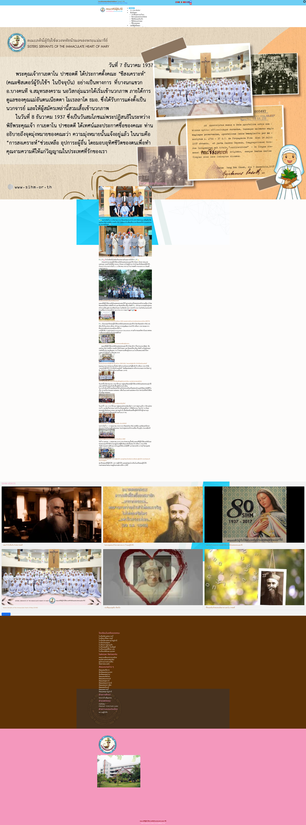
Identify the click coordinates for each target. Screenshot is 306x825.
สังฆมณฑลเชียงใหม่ (104, 676)
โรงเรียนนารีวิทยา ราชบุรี (106, 638)
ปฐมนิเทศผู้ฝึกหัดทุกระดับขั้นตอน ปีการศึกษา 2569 (112, 439)
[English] (176, 2)
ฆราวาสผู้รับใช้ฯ (103, 712)
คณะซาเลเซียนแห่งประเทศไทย (108, 657)
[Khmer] (189, 2)
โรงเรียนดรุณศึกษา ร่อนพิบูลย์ (107, 647)
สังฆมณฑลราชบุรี (103, 689)
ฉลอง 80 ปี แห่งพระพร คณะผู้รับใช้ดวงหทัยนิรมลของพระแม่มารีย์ (224, 545)
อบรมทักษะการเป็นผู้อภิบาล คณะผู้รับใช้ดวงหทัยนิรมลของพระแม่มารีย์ (117, 257)
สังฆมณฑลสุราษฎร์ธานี (105, 691)
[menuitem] (132, 8)
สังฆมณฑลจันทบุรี (104, 687)
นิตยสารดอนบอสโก (104, 664)
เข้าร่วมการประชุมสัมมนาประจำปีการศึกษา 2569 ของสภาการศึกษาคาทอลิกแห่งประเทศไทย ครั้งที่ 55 (124, 321)
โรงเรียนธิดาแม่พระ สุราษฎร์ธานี (108, 640)
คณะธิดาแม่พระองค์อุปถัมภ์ (106, 659)
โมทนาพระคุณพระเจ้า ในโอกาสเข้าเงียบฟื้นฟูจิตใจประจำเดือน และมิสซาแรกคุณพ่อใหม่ (120, 381)
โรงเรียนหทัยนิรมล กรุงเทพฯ (107, 651)
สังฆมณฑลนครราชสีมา (105, 685)
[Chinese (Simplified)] (178, 2)
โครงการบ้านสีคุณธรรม (105, 698)
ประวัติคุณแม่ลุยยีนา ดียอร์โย (112, 607)
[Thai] (187, 2)
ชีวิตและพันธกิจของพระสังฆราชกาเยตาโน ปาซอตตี (220, 607)
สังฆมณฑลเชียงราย (104, 670)
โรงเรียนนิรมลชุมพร (104, 643)
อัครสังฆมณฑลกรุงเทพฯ (105, 672)
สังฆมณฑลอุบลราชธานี (105, 683)
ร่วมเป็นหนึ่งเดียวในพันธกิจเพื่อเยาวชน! (109, 301)
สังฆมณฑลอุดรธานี (104, 681)
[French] (180, 2)
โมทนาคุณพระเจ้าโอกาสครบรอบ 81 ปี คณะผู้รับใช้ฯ (119, 545)
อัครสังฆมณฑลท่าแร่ (104, 674)
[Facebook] (199, 2)
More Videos (6, 614)
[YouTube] (199, 4)
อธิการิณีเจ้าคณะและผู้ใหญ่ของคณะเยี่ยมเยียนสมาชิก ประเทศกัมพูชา (116, 217)
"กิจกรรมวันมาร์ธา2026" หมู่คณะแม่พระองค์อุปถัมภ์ (112, 403)
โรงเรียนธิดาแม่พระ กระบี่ (106, 636)
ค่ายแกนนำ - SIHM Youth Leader (108, 706)
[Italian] (182, 2)
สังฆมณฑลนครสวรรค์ (105, 679)
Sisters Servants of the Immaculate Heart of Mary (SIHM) (20, 607)
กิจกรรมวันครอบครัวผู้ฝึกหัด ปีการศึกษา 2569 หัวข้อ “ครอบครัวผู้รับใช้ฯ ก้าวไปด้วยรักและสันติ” (123, 363)
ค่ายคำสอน (102, 704)
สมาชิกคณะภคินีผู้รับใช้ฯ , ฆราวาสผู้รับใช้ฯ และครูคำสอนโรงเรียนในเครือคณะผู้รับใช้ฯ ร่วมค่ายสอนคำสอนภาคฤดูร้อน (124, 459)
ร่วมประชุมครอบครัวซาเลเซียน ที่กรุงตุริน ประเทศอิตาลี (112, 423)
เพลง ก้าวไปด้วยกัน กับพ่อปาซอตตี (12, 545)
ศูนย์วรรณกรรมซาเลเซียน (106, 662)
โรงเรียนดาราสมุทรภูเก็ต (105, 645)
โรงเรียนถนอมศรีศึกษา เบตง (107, 649)
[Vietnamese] (185, 2)
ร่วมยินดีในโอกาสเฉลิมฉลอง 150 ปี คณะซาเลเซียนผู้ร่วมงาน (114, 344)
